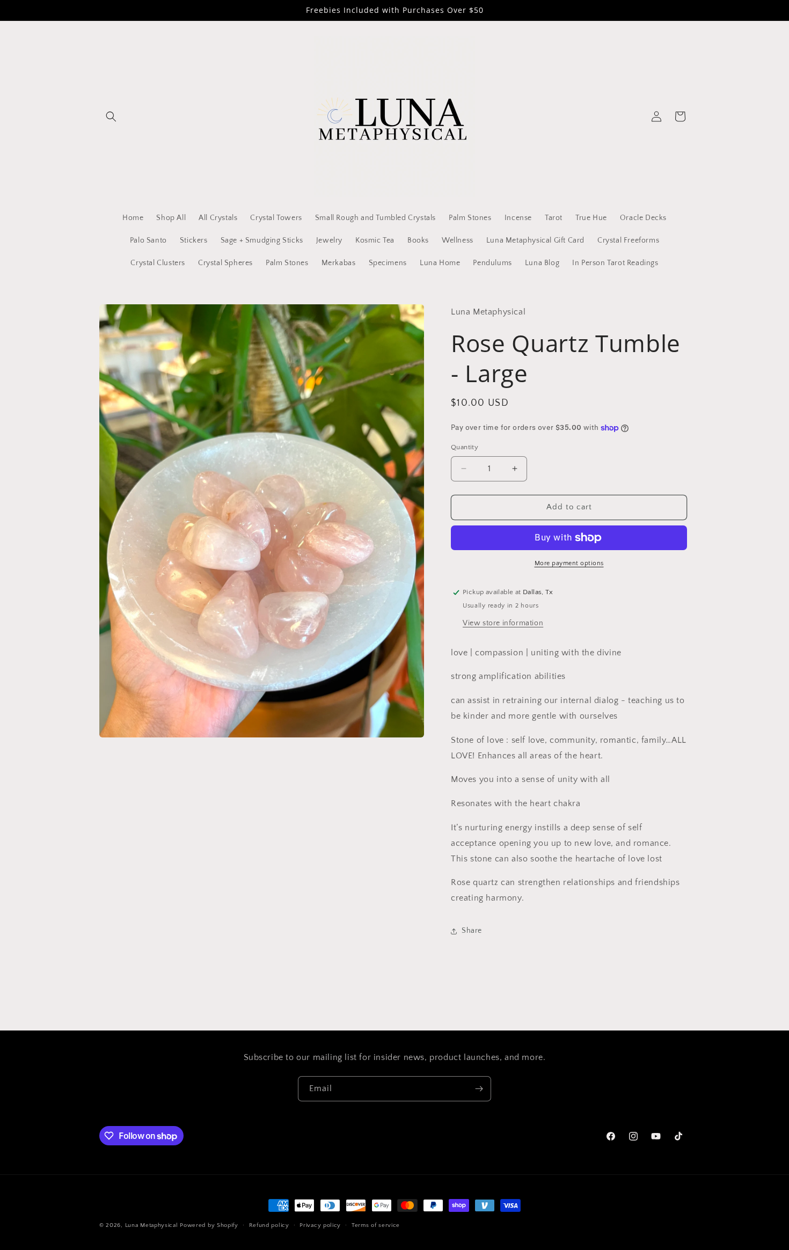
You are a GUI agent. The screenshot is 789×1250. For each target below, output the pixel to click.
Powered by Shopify (209, 1225)
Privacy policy (320, 1225)
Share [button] (472, 930)
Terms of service (376, 1225)
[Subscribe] (479, 1088)
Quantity (464, 447)
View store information (503, 623)
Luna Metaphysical (151, 1225)
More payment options (569, 563)
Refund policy (269, 1225)
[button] (111, 116)
